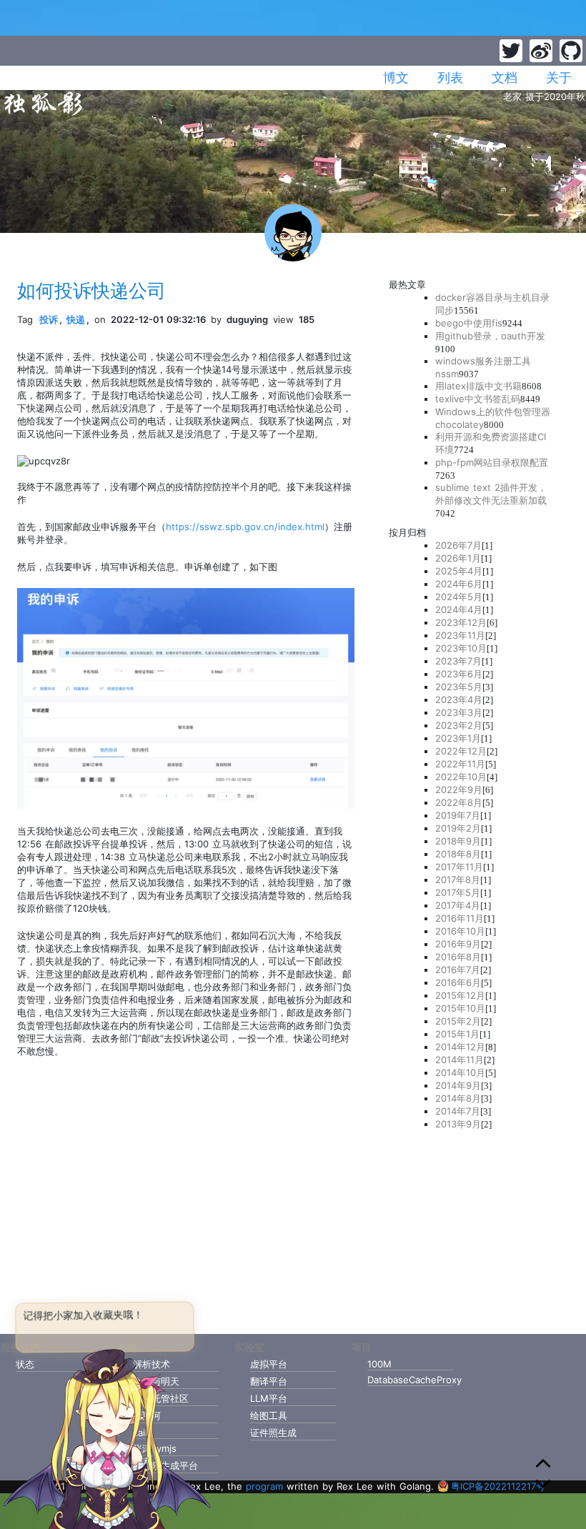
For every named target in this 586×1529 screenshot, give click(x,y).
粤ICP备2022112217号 (498, 1486)
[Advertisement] (479, 1227)
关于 (559, 77)
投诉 (48, 319)
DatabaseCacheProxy (410, 1379)
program (264, 1486)
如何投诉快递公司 (91, 290)
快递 (75, 319)
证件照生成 (273, 1432)
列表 (450, 77)
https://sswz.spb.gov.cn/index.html (245, 526)
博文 (396, 77)
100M (379, 1364)
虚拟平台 (268, 1364)
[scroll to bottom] (543, 1484)
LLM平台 (268, 1398)
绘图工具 (268, 1415)
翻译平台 (268, 1381)
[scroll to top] (543, 1465)
